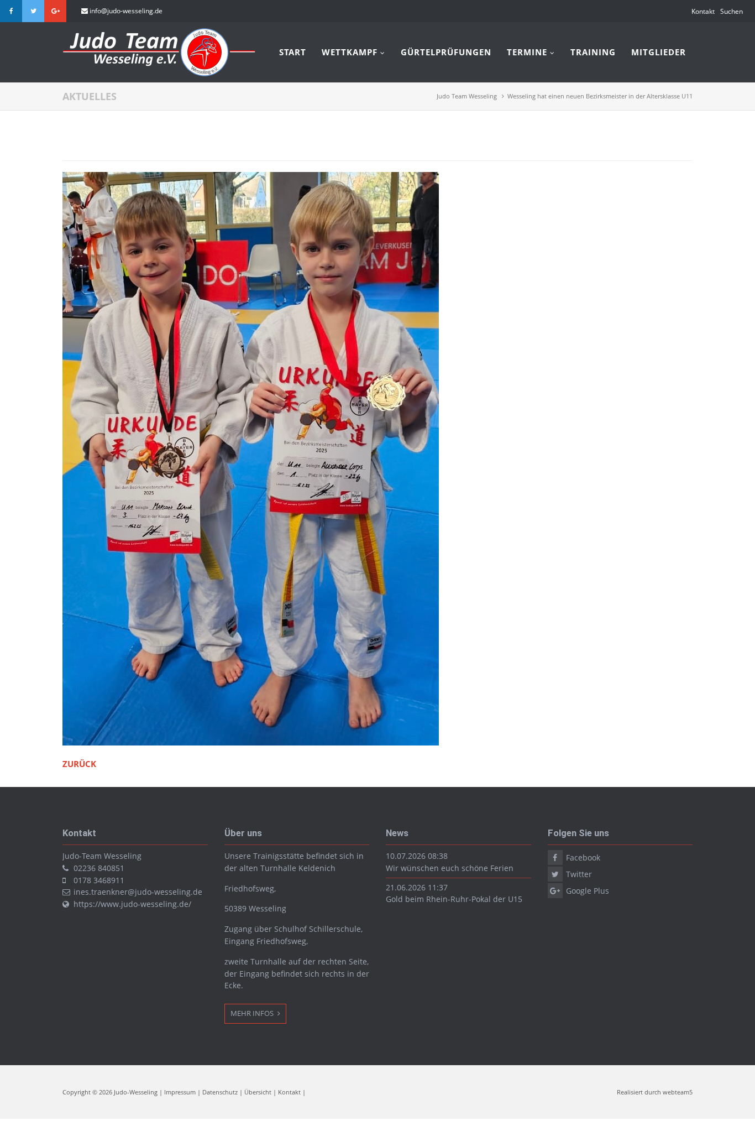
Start (292, 52)
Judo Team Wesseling (467, 96)
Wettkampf (350, 52)
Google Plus (55, 11)
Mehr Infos (252, 1013)
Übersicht (257, 1092)
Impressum (180, 1092)
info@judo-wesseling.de (126, 10)
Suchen (731, 11)
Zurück (79, 763)
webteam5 (678, 1092)
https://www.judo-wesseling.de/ (132, 904)
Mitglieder (658, 52)
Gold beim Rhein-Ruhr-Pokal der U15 (454, 899)
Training (593, 52)
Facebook (11, 11)
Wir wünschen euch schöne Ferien (449, 868)
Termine (527, 52)
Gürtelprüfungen (446, 52)
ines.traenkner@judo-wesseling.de (138, 892)
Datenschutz (220, 1092)
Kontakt (703, 11)
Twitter (33, 11)
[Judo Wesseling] (159, 73)
